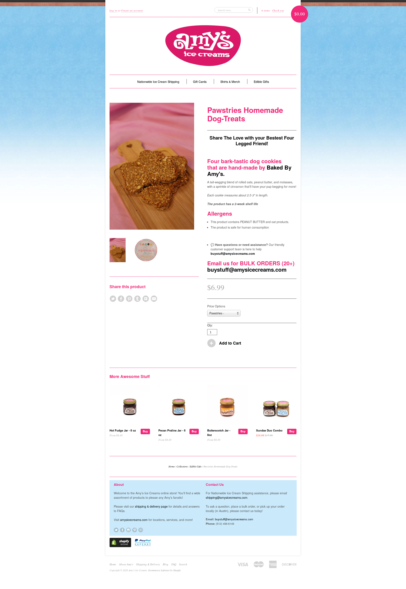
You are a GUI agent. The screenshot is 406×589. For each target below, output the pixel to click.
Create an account (132, 10)
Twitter (116, 529)
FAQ (173, 564)
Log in (113, 10)
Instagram (128, 529)
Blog (165, 564)
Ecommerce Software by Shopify (164, 570)
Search (183, 564)
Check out (278, 10)
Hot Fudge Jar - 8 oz (123, 430)
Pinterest (134, 529)
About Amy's (126, 564)
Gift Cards (200, 81)
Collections (182, 466)
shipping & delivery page (151, 506)
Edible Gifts (261, 81)
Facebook (122, 529)
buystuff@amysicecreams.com (233, 253)
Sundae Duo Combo (269, 430)
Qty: (210, 325)
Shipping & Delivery (148, 564)
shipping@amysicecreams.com (226, 497)
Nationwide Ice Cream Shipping (158, 81)
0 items (266, 10)
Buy (145, 431)
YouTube (140, 529)
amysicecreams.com (134, 520)
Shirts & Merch (230, 81)
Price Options (216, 306)
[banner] (203, 46)
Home (172, 466)
